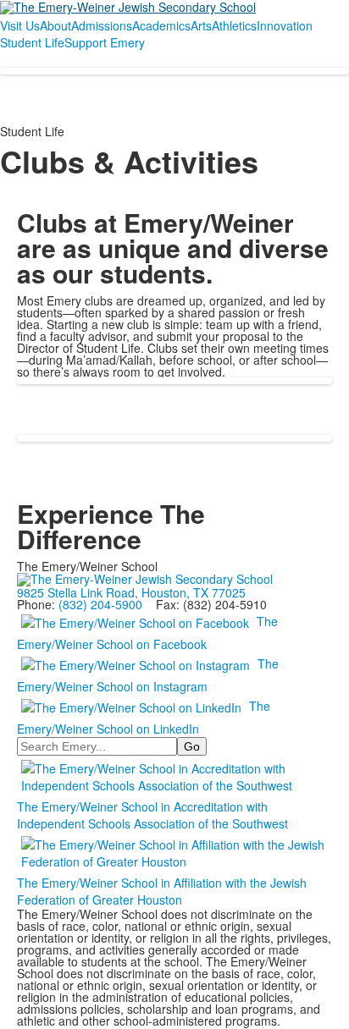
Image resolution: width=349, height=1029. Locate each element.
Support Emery (104, 42)
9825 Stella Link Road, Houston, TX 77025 (131, 592)
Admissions (101, 25)
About (55, 25)
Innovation (285, 25)
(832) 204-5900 (100, 604)
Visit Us (20, 25)
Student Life (32, 42)
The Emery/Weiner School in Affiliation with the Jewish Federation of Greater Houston (162, 891)
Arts (201, 25)
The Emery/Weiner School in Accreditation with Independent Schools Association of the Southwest (152, 815)
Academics (161, 25)
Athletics (234, 25)
